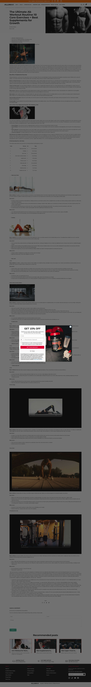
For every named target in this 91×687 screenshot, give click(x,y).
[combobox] (22, 339)
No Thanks (32, 351)
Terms (41, 359)
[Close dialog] (70, 327)
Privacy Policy (36, 359)
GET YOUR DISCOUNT (32, 347)
